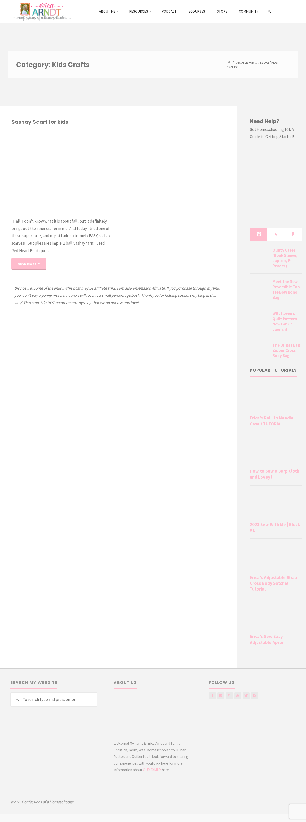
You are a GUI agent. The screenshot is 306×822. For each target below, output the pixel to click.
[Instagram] (220, 695)
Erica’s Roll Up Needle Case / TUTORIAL (272, 420)
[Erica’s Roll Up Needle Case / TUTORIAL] (276, 398)
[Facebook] (212, 695)
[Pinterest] (229, 695)
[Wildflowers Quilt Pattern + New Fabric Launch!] (259, 319)
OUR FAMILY (152, 769)
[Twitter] (246, 695)
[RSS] (254, 695)
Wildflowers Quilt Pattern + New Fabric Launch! (286, 321)
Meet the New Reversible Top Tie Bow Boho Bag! (286, 289)
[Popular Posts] (276, 234)
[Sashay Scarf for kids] (85, 171)
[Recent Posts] (258, 234)
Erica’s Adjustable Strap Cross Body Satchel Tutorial (273, 583)
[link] (269, 11)
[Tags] (293, 234)
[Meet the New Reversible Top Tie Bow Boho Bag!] (259, 287)
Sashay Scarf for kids (39, 122)
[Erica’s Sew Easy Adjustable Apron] (276, 617)
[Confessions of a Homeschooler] (41, 11)
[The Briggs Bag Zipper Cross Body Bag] (259, 350)
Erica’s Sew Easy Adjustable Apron (267, 639)
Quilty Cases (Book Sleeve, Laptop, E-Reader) (285, 257)
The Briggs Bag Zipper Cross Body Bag (286, 350)
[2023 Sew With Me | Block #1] (276, 504)
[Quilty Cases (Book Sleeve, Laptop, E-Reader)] (259, 255)
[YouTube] (237, 695)
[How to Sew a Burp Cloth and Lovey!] (276, 451)
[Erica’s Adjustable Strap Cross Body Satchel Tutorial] (276, 557)
